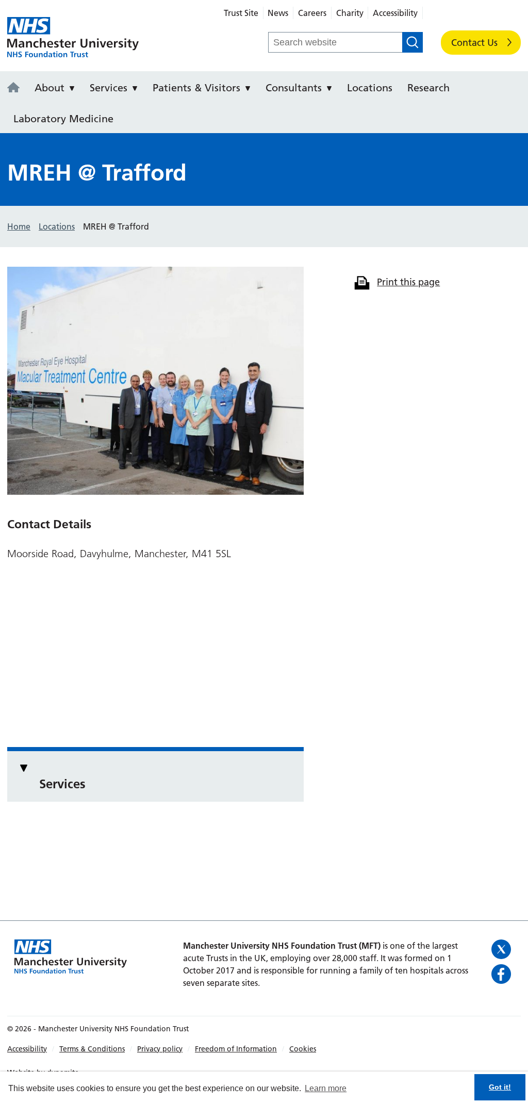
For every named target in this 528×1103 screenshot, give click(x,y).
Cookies (302, 1048)
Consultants (294, 88)
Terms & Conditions (92, 1048)
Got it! (500, 1087)
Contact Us (474, 42)
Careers (312, 13)
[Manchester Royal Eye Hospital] (16, 88)
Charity (350, 13)
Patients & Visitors (196, 88)
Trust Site (241, 13)
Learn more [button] (325, 1088)
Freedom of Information (236, 1048)
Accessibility (395, 13)
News (278, 13)
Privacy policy (160, 1048)
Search (412, 42)
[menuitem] (16, 86)
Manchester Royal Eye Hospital (73, 37)
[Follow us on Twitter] (502, 949)
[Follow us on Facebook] (502, 974)
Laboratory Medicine (63, 118)
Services (108, 88)
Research (428, 88)
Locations (369, 88)
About (49, 88)
